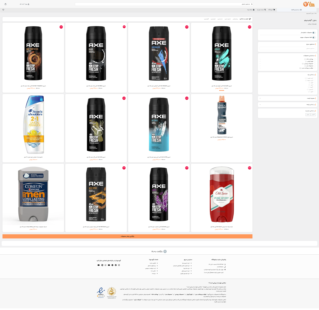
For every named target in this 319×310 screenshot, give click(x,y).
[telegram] (112, 265)
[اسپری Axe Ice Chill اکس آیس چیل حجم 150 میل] (159, 124)
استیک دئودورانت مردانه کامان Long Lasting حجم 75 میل (33, 227)
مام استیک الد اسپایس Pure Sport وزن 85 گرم (222, 227)
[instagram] (119, 265)
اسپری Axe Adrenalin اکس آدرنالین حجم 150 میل (159, 86)
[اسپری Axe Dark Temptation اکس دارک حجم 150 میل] (33, 53)
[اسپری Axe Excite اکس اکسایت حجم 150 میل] (159, 194)
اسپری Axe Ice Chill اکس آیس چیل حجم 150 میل (158, 157)
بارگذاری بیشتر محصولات (127, 236)
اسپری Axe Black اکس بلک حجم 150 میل (96, 86)
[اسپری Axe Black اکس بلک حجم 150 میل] (96, 53)
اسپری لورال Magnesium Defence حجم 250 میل (222, 137)
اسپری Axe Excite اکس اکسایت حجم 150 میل (158, 227)
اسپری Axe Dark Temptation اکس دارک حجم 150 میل (33, 86)
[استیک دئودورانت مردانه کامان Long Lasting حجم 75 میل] (33, 194)
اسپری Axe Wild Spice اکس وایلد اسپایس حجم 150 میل (96, 227)
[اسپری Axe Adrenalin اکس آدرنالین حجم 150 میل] (159, 53)
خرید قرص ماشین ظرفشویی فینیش (181, 265)
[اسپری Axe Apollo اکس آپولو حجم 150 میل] (221, 53)
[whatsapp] (105, 265)
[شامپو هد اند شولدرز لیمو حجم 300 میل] (33, 124)
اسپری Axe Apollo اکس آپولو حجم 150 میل (222, 86)
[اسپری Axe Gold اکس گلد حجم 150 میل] (96, 124)
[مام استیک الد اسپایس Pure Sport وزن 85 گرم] (221, 194)
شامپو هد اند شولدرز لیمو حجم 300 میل (33, 157)
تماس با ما (153, 271)
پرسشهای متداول (152, 265)
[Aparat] (102, 265)
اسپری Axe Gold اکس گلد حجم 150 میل (96, 157)
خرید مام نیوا (186, 268)
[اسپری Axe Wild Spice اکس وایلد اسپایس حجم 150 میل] (96, 194)
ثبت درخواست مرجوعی (150, 268)
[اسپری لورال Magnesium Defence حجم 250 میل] (221, 114)
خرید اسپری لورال (185, 271)
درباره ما (154, 273)
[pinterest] (116, 265)
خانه (316, 13)
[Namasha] (99, 265)
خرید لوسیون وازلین (184, 273)
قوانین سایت (153, 263)
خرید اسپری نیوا (185, 263)
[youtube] (109, 265)
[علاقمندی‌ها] (3, 9)
